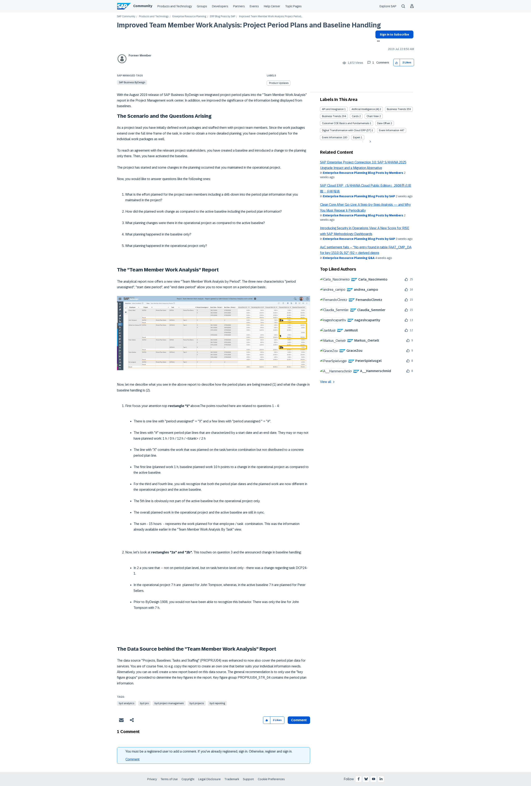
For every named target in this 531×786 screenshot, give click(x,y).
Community (142, 6)
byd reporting (217, 703)
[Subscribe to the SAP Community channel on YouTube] (373, 779)
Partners (239, 6)
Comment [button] (299, 720)
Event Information (389, 130)
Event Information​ (332, 137)
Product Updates (279, 83)
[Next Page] (370, 141)
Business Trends (396, 109)
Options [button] (377, 41)
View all (325, 382)
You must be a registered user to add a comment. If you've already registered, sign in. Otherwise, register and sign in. (208, 751)
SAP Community (126, 16)
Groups (202, 6)
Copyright (188, 779)
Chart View (373, 116)
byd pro (144, 703)
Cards (355, 116)
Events (254, 6)
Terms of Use (169, 779)
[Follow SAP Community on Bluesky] (366, 779)
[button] (396, 62)
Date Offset (383, 123)
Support (248, 779)
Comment (132, 759)
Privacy (152, 779)
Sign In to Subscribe (394, 34)
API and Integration (333, 109)
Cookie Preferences (271, 779)
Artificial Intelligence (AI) (365, 109)
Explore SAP (388, 6)
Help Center (272, 6)
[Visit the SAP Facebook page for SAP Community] (358, 779)
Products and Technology (174, 6)
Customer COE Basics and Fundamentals (345, 123)
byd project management (169, 703)
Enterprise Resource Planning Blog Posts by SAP (359, 196)
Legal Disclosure (209, 779)
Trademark (231, 779)
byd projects (197, 703)
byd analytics (126, 703)
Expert (356, 137)
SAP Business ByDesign (132, 82)
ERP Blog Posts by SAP (222, 16)
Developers (220, 6)
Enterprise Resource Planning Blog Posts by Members (363, 172)
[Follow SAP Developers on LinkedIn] (381, 779)
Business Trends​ (331, 116)
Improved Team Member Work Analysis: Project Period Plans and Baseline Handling (249, 25)
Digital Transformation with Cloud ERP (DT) (346, 130)
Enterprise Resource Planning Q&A (349, 258)
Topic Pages (293, 6)
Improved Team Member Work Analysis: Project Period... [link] (270, 16)
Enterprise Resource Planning (189, 16)
